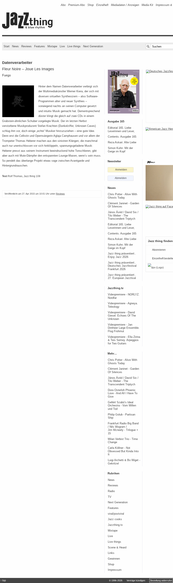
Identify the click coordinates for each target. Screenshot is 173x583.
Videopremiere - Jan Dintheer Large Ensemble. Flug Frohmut (123, 328)
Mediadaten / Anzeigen (125, 5)
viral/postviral (116, 513)
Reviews (26, 46)
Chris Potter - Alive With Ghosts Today (122, 196)
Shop (90, 5)
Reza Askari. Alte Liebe (122, 142)
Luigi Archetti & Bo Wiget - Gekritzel (124, 462)
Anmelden (121, 169)
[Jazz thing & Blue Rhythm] (28, 28)
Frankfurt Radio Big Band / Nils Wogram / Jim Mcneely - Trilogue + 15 (123, 428)
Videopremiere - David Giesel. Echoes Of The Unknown (122, 316)
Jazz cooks (115, 519)
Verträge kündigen (136, 580)
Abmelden (121, 178)
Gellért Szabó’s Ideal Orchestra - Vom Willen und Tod (122, 405)
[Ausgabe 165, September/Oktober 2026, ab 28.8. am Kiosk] (124, 91)
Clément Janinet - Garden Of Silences (123, 205)
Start (6, 46)
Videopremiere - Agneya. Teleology (123, 305)
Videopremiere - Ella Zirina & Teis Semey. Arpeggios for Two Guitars (124, 340)
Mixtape (52, 46)
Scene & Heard (117, 547)
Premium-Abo (76, 5)
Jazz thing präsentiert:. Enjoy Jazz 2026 (122, 255)
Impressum (115, 569)
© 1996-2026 (115, 580)
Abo (63, 5)
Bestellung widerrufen (161, 580)
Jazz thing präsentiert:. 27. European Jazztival (122, 276)
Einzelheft (102, 5)
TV (109, 496)
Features (39, 46)
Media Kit (147, 5)
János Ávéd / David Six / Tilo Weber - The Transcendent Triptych (123, 215)
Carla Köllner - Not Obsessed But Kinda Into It (123, 451)
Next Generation (93, 46)
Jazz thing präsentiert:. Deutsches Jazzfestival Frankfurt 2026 (122, 266)
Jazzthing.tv (115, 524)
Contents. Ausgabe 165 (122, 136)
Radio (111, 491)
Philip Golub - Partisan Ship (121, 416)
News (15, 46)
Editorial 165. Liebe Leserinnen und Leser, (121, 129)
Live (62, 46)
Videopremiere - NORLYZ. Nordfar (123, 296)
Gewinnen (114, 558)
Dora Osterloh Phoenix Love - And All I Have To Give (122, 393)
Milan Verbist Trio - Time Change (123, 441)
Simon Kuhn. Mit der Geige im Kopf (120, 150)
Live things (74, 46)
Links (111, 553)
